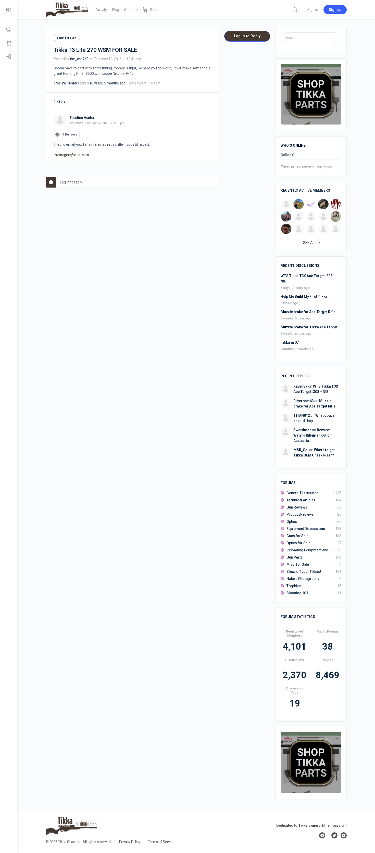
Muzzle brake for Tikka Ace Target (309, 327)
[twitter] (334, 835)
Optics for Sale (298, 543)
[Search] (295, 10)
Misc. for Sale (297, 564)
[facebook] (322, 835)
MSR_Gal (300, 450)
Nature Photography (302, 579)
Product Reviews (300, 514)
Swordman (302, 430)
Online (287, 155)
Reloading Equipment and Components (309, 550)
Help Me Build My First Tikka (304, 296)
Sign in (312, 10)
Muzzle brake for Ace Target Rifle (308, 312)
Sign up (335, 10)
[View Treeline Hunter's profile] (60, 120)
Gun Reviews (296, 507)
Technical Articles (300, 500)
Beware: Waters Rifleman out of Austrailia (312, 435)
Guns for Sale (67, 38)
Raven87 (300, 386)
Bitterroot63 (303, 401)
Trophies (293, 586)
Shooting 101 (297, 593)
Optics (291, 522)
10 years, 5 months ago (107, 83)
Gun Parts (294, 557)
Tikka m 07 (290, 342)
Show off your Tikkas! (303, 572)
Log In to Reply (247, 36)
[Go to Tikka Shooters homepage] (67, 9)
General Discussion (302, 493)
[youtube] (344, 835)
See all (309, 243)
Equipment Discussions (305, 529)
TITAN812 (301, 415)
